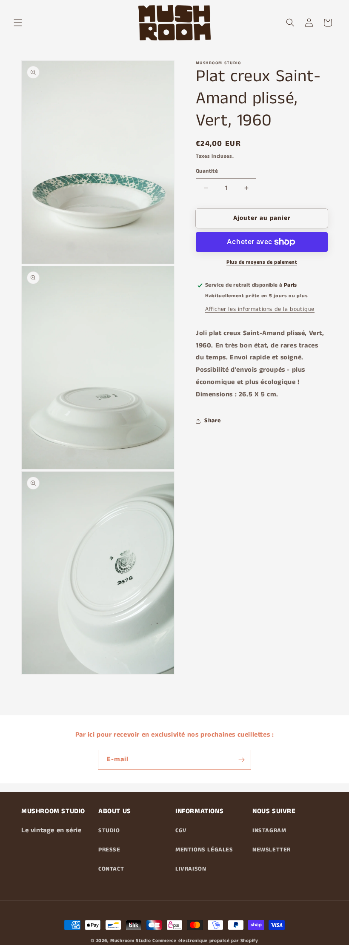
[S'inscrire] (241, 760)
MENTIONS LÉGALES (204, 849)
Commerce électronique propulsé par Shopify (205, 940)
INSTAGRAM (269, 830)
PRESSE (109, 849)
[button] (18, 22)
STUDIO (109, 830)
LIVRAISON (190, 869)
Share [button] (212, 420)
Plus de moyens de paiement (261, 262)
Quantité (207, 171)
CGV (181, 830)
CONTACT (111, 869)
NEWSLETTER (271, 849)
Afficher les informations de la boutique (260, 309)
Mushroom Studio (130, 940)
